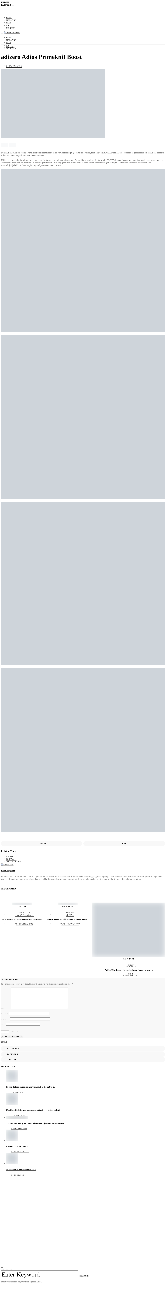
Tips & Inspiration (24, 916)
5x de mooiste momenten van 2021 (21, 1169)
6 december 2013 (14, 65)
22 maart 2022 (18, 1115)
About (9, 25)
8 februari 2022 (19, 1129)
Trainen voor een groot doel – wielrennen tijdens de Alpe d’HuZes (35, 1123)
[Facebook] (5, 52)
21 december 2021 (24, 924)
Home (9, 18)
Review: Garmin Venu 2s (17, 1146)
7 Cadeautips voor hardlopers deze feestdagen (22, 919)
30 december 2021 (20, 1175)
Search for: (7, 1269)
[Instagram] (2, 52)
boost (9, 858)
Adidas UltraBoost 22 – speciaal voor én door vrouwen (129, 970)
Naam (4, 1013)
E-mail (5, 1019)
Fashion (10, 46)
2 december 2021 (131, 975)
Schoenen (11, 48)
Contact (10, 28)
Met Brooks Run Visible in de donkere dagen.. (67, 919)
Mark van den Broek (70, 923)
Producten (24, 912)
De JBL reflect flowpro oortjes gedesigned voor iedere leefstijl (33, 1110)
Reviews (70, 916)
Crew (8, 23)
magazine (11, 20)
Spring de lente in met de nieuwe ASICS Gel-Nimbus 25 (30, 1087)
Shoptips (24, 914)
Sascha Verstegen (24, 923)
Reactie (6, 1008)
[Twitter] (8, 52)
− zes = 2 (13, 1032)
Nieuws (70, 914)
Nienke (131, 974)
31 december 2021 (20, 1152)
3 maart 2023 (17, 1092)
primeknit (11, 859)
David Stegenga (14, 67)
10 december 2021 (70, 924)
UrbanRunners (6, 3)
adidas (9, 856)
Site (3, 1024)
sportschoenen (14, 861)
